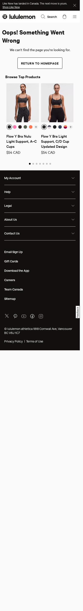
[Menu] (75, 17)
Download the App (16, 270)
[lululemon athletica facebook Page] (32, 317)
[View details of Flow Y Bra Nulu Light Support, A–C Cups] (22, 102)
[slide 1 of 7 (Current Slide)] (29, 163)
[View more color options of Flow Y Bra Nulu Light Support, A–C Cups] (36, 127)
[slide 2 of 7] (33, 163)
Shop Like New (11, 7)
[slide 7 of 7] (50, 163)
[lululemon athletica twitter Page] (6, 316)
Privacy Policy (13, 341)
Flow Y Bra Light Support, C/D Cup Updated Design (55, 141)
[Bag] (64, 17)
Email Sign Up (13, 252)
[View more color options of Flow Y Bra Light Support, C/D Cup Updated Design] (70, 127)
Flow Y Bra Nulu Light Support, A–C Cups (21, 141)
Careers (9, 280)
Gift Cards (11, 261)
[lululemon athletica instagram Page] (40, 317)
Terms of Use (34, 341)
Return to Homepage (40, 63)
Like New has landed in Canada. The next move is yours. (35, 3)
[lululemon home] (19, 17)
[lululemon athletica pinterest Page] (15, 317)
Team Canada (13, 289)
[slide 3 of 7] (36, 163)
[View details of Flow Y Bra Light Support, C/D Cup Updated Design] (57, 102)
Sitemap (10, 298)
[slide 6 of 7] (47, 163)
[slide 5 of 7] (43, 163)
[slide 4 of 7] (40, 163)
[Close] (75, 5)
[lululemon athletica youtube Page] (23, 317)
